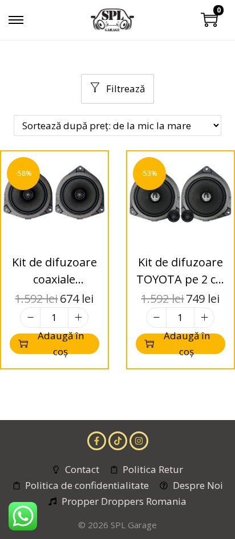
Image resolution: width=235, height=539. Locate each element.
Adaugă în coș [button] (61, 344)
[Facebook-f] (96, 440)
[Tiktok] (117, 440)
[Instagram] (138, 440)
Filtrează (124, 88)
